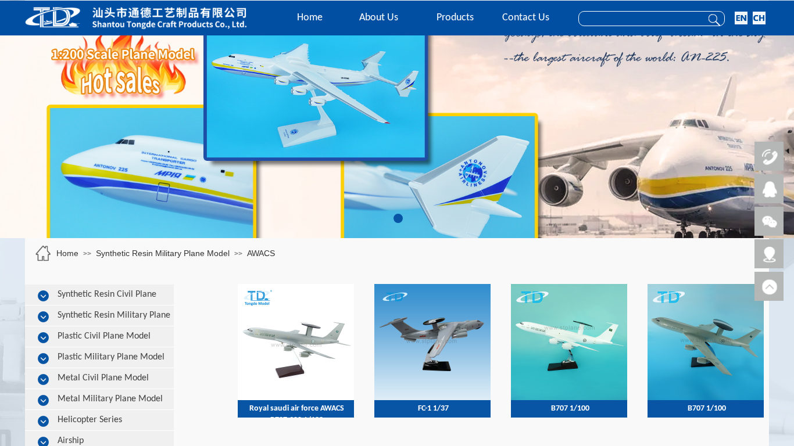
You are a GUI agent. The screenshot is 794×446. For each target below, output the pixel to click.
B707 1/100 (570, 408)
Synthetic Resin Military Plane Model (163, 253)
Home (310, 17)
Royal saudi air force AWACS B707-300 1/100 (296, 414)
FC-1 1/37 (433, 408)
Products (455, 17)
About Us (378, 17)
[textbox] (637, 19)
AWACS (261, 253)
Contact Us (525, 17)
